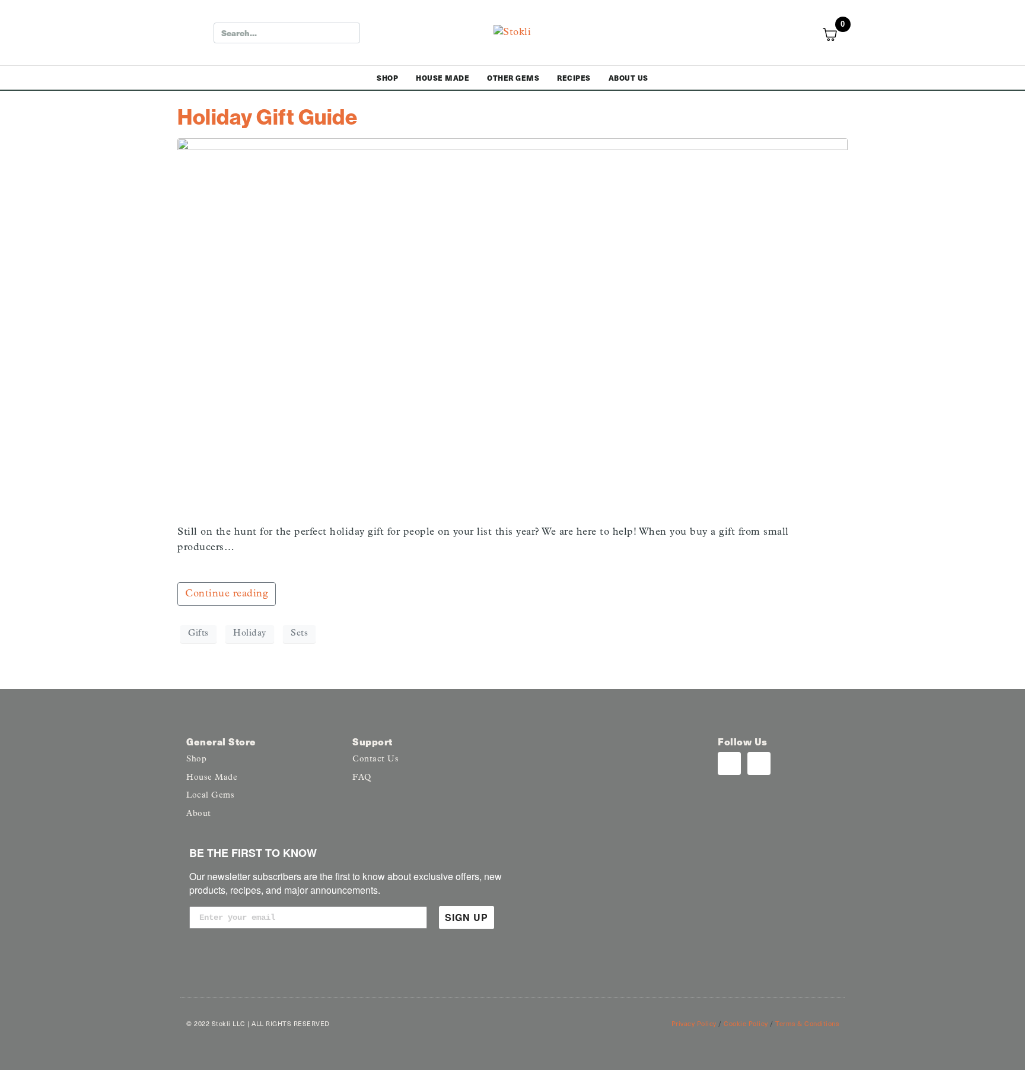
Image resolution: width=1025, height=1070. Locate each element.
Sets (299, 633)
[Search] (348, 33)
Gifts (198, 633)
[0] (837, 34)
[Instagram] (729, 763)
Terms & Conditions (807, 1023)
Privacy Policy (694, 1023)
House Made (442, 77)
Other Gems (513, 77)
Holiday (249, 633)
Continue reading (226, 594)
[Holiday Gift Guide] (512, 326)
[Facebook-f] (759, 763)
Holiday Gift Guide (267, 116)
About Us (628, 77)
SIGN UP (466, 917)
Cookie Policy (746, 1023)
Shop (387, 77)
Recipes (574, 77)
